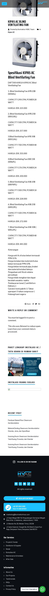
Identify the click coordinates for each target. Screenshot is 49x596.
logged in (23, 317)
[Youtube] (24, 484)
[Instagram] (20, 484)
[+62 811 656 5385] (8, 507)
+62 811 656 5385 (19, 506)
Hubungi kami (14, 294)
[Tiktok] (28, 484)
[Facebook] (16, 484)
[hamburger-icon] (4, 3)
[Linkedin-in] (33, 484)
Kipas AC (11, 32)
